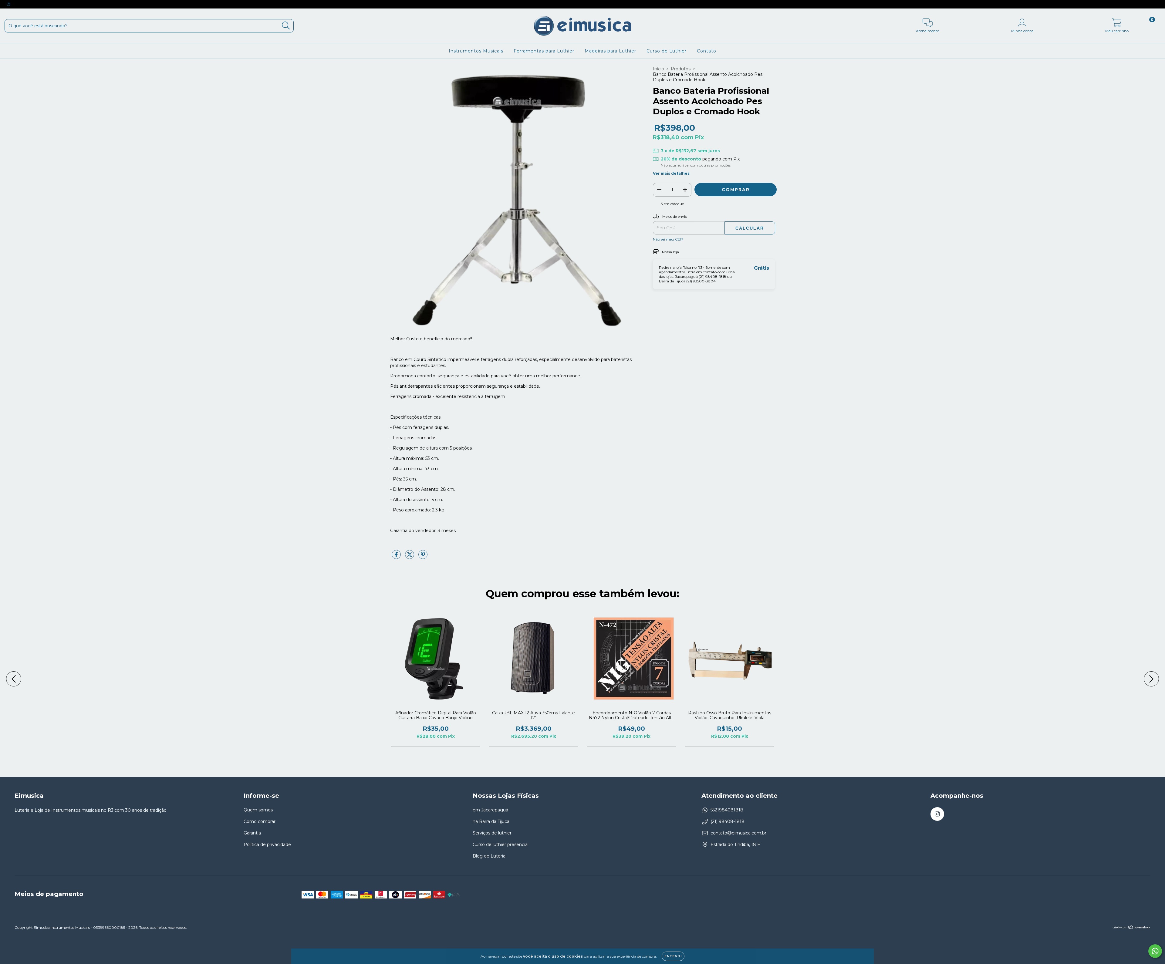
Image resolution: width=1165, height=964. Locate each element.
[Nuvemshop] (1131, 928)
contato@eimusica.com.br (738, 833)
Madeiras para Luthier (610, 51)
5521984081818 (727, 810)
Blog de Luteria (489, 856)
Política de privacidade (267, 844)
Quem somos (258, 810)
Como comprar (259, 821)
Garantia (252, 833)
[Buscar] (286, 26)
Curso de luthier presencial (500, 844)
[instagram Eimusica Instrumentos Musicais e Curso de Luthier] (8, 4)
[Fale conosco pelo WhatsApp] (1155, 951)
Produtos (681, 69)
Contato (706, 51)
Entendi (673, 956)
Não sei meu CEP (668, 239)
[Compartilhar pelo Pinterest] (422, 557)
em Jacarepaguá (490, 810)
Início (658, 69)
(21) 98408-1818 (728, 821)
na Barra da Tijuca (491, 821)
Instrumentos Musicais (476, 51)
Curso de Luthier (667, 51)
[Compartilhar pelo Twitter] (410, 557)
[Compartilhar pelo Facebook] (397, 557)
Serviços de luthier (492, 833)
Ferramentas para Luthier (544, 51)
